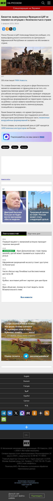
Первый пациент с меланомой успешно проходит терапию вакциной (24, 242)
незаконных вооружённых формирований (25, 118)
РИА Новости (21, 80)
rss (46, 413)
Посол (14, 147)
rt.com (17, 453)
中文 (26, 405)
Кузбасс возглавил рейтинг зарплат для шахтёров (24, 280)
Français (27, 386)
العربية (26, 391)
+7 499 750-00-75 (39, 461)
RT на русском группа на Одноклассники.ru (34, 413)
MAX (42, 137)
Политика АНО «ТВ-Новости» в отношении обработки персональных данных (26, 467)
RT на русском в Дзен (40, 413)
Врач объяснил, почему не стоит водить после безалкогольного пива (23, 288)
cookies (12, 498)
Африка (5, 147)
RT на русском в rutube (28, 413)
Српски (26, 401)
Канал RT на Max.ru (22, 413)
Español (26, 396)
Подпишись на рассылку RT (3, 419)
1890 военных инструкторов (13, 128)
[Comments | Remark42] (26, 165)
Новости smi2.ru (5, 179)
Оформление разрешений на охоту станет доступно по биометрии (25, 263)
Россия (24, 147)
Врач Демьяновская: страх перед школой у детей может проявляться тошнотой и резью (24, 253)
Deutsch (26, 381)
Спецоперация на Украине (26, 8)
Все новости (26, 297)
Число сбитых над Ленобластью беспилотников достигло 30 (23, 272)
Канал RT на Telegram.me (3, 413)
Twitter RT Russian (16, 413)
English (26, 376)
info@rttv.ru (31, 463)
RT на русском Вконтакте (9, 413)
